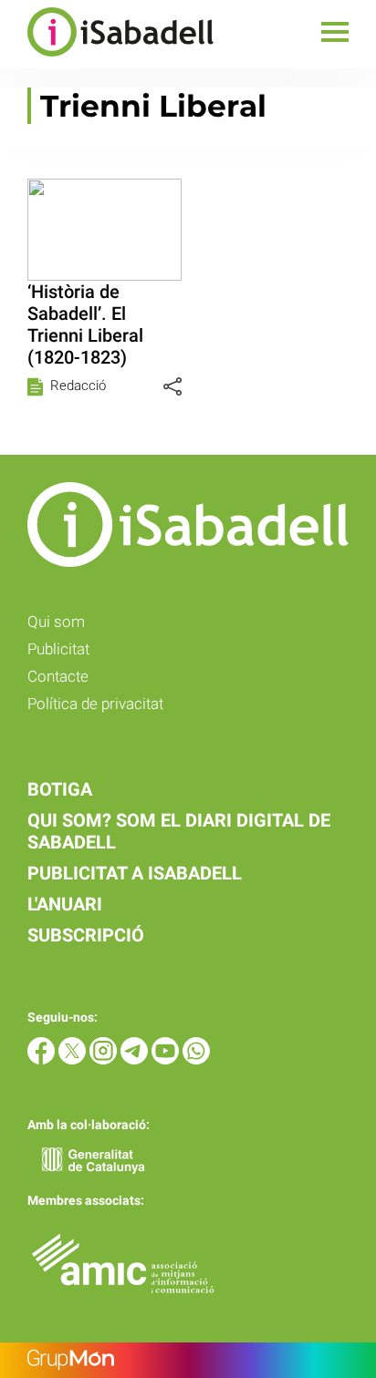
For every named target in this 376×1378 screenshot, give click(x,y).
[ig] (104, 1059)
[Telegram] (135, 1059)
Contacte (58, 676)
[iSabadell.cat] (107, 59)
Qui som (56, 621)
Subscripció (85, 935)
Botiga (59, 789)
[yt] (167, 1059)
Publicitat (58, 649)
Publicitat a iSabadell (134, 873)
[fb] (42, 1059)
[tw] (73, 1059)
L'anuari (64, 904)
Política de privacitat (95, 703)
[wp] (196, 1059)
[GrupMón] (188, 1360)
